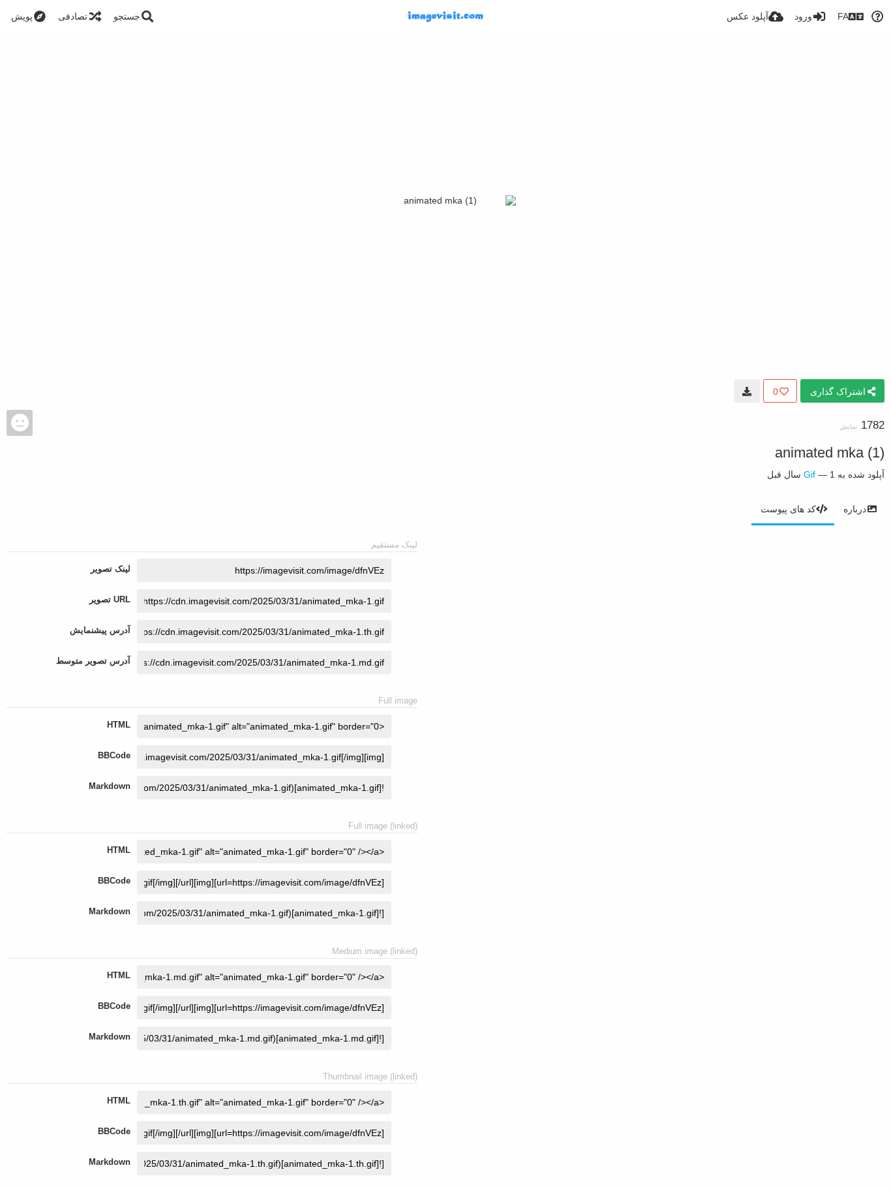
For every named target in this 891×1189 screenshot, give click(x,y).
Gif (809, 474)
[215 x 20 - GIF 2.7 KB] (747, 391)
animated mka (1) (829, 452)
